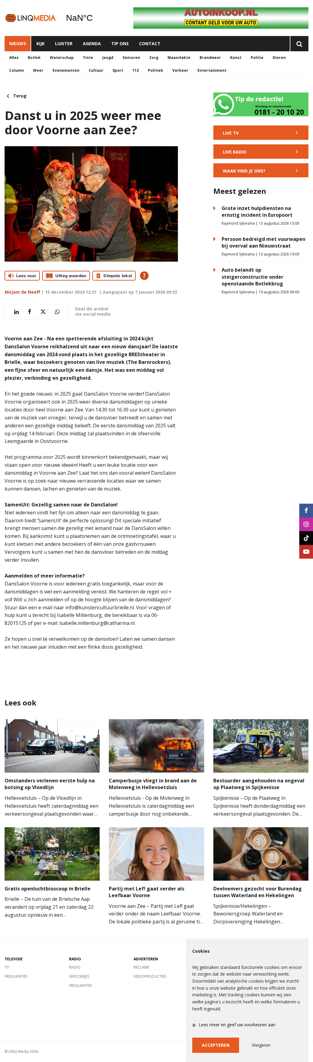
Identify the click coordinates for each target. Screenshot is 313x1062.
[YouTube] (306, 552)
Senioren (131, 57)
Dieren (279, 57)
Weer (38, 70)
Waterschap (62, 57)
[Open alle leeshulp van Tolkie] (144, 275)
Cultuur (96, 70)
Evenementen (66, 70)
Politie (257, 57)
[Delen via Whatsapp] (57, 311)
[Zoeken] (299, 43)
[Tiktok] (306, 538)
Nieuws (17, 43)
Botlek (34, 57)
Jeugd (107, 57)
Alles (14, 57)
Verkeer (180, 70)
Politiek (155, 70)
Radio (74, 967)
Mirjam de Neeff (22, 292)
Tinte (88, 57)
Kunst (235, 57)
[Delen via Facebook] (29, 311)
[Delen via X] (43, 311)
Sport (117, 70)
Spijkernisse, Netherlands (95, 18)
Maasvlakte (179, 57)
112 (135, 70)
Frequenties (16, 976)
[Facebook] (306, 510)
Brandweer (210, 57)
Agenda (92, 43)
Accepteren (216, 1045)
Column (16, 70)
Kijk (40, 43)
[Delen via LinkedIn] (16, 311)
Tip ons (120, 43)
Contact (149, 43)
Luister (63, 43)
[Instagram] (306, 524)
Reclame (141, 967)
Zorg (153, 57)
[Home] (31, 17)
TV (7, 967)
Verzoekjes (79, 976)
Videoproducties (150, 976)
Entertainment (211, 70)
